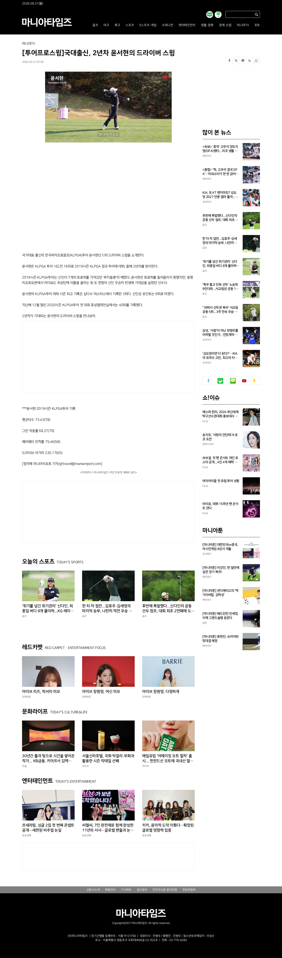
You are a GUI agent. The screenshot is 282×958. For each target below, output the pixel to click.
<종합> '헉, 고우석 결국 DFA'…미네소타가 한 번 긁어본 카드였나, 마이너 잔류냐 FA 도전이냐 (220, 172)
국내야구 (206, 202)
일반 (204, 622)
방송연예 (26, 835)
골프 (95, 25)
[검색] (256, 14)
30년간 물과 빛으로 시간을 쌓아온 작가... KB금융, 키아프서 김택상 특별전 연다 (48, 758)
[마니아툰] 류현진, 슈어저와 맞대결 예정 (220, 639)
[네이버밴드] (249, 60)
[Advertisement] (71, 356)
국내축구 (206, 554)
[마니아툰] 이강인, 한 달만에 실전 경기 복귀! (220, 570)
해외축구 (206, 577)
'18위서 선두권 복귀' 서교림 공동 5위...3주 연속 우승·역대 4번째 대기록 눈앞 (220, 310)
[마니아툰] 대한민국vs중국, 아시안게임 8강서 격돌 (220, 547)
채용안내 (110, 889)
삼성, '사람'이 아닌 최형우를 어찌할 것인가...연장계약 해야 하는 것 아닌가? (220, 333)
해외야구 (206, 156)
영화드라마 (208, 444)
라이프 (85, 766)
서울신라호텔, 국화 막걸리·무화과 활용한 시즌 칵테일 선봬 (108, 758)
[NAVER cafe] (220, 381)
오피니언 (167, 25)
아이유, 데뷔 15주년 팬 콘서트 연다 (220, 506)
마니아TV (243, 25)
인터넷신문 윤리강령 (165, 889)
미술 (24, 766)
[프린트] (256, 60)
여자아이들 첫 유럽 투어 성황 (220, 481)
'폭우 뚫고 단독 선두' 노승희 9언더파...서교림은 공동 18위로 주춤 (220, 287)
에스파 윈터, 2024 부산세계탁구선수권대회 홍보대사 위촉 (220, 414)
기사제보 (126, 889)
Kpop (205, 421)
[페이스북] (229, 60)
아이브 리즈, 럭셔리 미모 (41, 691)
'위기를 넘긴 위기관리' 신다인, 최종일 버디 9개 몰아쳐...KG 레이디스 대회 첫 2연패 (48, 608)
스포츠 (129, 25)
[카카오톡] (243, 60)
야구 (106, 25)
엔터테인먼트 (187, 25)
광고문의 (142, 889)
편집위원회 (189, 889)
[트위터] (236, 60)
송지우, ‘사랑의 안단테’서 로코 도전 (220, 437)
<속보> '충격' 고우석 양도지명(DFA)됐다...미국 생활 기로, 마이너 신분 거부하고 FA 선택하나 (220, 149)
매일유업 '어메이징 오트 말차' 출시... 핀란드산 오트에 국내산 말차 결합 (167, 758)
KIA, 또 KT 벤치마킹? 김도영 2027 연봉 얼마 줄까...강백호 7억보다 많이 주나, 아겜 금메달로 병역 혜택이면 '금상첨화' (220, 195)
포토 (257, 25)
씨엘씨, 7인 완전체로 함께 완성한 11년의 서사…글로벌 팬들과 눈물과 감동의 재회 (108, 828)
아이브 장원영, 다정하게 (160, 691)
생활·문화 (207, 25)
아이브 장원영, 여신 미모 (101, 691)
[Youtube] (244, 381)
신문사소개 (93, 889)
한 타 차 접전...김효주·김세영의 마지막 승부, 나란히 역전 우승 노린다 (107, 608)
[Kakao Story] (254, 381)
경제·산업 (225, 25)
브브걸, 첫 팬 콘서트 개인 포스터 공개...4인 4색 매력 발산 (220, 460)
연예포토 (26, 696)
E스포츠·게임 (148, 25)
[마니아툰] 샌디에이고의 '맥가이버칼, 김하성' (220, 593)
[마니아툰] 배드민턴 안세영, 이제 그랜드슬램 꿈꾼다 (220, 616)
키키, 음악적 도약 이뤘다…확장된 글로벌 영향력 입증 (168, 827)
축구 (117, 25)
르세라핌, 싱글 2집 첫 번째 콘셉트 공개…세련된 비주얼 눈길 (48, 827)
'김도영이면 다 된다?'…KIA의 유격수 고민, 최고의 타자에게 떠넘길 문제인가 (219, 356)
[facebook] (208, 381)
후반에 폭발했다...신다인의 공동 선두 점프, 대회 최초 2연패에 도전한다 (168, 608)
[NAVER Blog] (233, 381)
